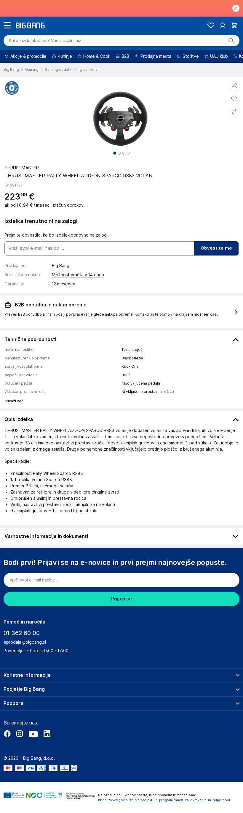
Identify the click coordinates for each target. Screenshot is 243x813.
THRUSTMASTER (21, 168)
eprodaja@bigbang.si (25, 642)
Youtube (33, 733)
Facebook (7, 733)
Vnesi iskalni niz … (47, 40)
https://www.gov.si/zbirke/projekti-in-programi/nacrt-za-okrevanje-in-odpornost (164, 800)
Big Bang (60, 265)
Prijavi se (121, 599)
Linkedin (46, 733)
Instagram (19, 733)
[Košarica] (234, 25)
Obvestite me (216, 248)
